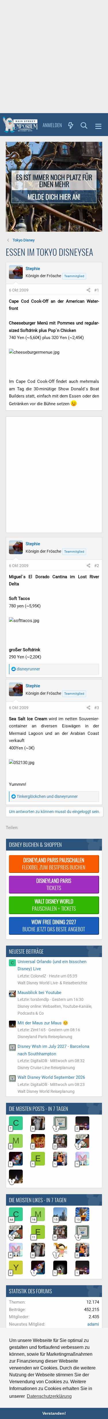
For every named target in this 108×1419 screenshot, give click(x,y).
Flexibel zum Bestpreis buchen (53, 863)
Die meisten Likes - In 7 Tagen (37, 1200)
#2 (96, 565)
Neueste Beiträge (26, 951)
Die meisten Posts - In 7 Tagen (38, 1108)
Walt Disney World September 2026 (51, 1077)
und (47, 796)
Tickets (53, 884)
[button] (98, 125)
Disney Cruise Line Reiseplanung (46, 1067)
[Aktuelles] (70, 125)
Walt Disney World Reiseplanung (46, 1091)
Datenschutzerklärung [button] (49, 1396)
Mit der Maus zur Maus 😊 (43, 1023)
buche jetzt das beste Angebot (53, 925)
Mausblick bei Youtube (39, 992)
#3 (96, 707)
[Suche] (84, 125)
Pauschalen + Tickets (54, 905)
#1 (96, 290)
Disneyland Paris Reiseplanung (45, 1036)
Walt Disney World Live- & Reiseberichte (52, 983)
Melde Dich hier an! (54, 196)
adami (93, 1324)
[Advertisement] (54, 56)
